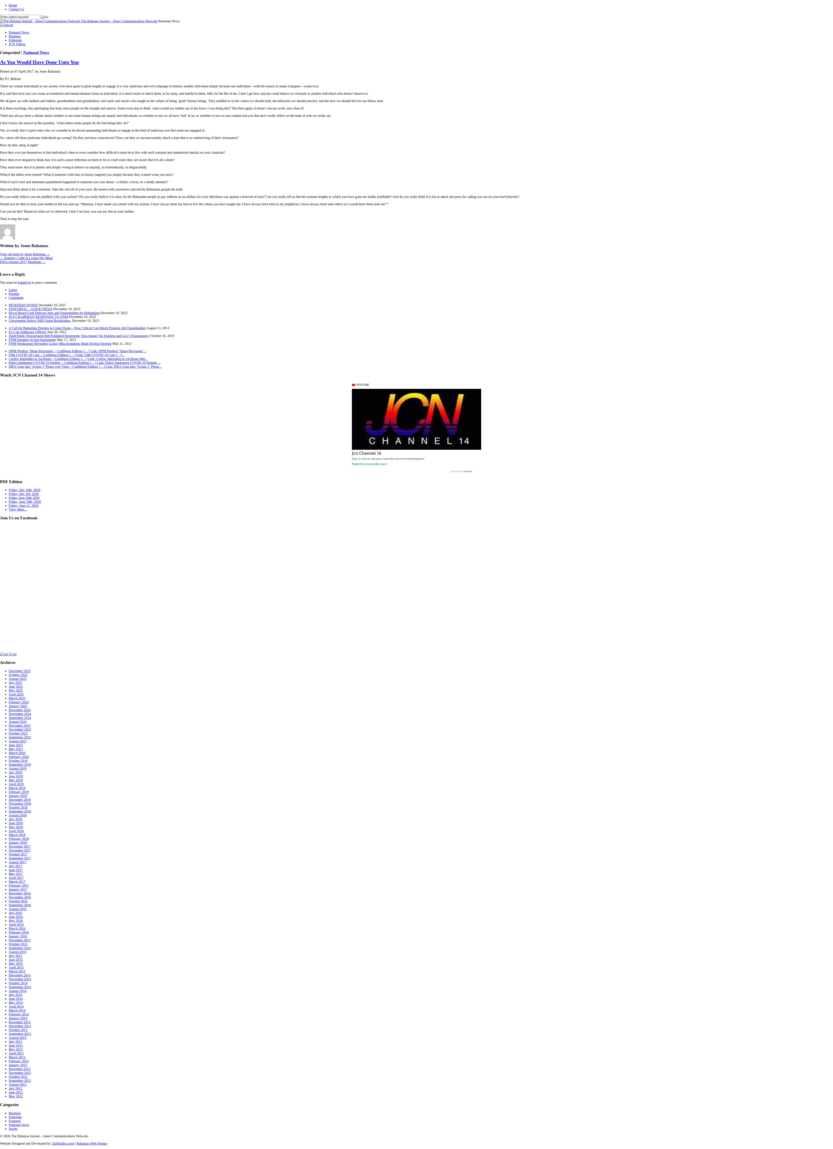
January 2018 (18, 842)
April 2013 (16, 1053)
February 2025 (19, 702)
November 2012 (20, 1073)
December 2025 (20, 671)
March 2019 (17, 788)
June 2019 (16, 776)
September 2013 (20, 1034)
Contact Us (16, 9)
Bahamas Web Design (92, 1143)
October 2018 (18, 807)
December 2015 (20, 940)
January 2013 (18, 1065)
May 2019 (16, 780)
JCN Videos (17, 44)
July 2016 (15, 913)
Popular (14, 294)
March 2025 (17, 698)
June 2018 (16, 823)
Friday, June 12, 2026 (23, 505)
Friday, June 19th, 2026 (25, 502)
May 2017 (16, 874)
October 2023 (18, 733)
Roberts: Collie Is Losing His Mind (26, 258)
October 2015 (18, 944)
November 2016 (20, 897)
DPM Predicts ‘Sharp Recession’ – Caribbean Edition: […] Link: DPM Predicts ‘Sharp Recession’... (77, 351)
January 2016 (18, 936)
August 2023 (17, 741)
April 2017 (16, 878)
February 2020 (19, 757)
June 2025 (16, 686)
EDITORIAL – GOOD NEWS (30, 309)
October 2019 (18, 761)
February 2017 (19, 885)
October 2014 (18, 983)
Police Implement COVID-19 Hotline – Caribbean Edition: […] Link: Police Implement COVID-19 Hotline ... (84, 363)
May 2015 (16, 963)
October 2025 (18, 675)
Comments (16, 298)
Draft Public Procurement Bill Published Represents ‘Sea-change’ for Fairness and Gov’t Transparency (79, 336)
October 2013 (18, 1030)
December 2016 (20, 893)
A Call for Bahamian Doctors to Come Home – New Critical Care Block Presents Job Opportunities (77, 328)
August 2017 (17, 862)
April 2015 (16, 967)
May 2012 (16, 1096)
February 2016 (19, 932)
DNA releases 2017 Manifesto (23, 262)
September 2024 (20, 718)
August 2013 (17, 1038)
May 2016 (16, 920)
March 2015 (17, 971)
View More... (18, 509)
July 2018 (15, 819)
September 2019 (20, 764)
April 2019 (16, 784)
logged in (24, 282)
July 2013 (15, 1041)
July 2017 (15, 866)
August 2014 (17, 991)
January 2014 (18, 1018)
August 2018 (17, 815)
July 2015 (15, 956)
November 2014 (20, 979)
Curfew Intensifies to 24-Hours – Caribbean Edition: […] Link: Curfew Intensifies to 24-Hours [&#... (78, 359)
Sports (13, 1129)
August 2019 (17, 768)
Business (15, 36)
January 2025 (18, 706)
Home (13, 5)
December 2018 (20, 800)
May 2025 (16, 690)
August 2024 (17, 722)
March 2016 (17, 928)
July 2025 (15, 683)
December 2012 (20, 1069)
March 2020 (17, 753)
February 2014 (19, 1014)
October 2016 (18, 901)
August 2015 (17, 952)
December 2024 (20, 710)
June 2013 (16, 1045)
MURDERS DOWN (23, 305)
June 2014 (16, 999)
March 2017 (17, 881)
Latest (13, 290)
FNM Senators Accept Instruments (32, 340)
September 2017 (20, 858)
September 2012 (20, 1080)
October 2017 (18, 854)
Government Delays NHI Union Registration (40, 321)
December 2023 (20, 725)
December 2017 (20, 846)
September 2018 (20, 811)
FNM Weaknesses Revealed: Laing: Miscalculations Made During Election (60, 344)
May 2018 (16, 827)
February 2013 (19, 1061)
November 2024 (20, 714)
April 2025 (16, 694)
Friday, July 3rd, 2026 (24, 494)
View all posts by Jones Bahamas (25, 254)
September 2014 (20, 987)
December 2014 (20, 975)
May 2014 (16, 1002)
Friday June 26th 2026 (24, 498)
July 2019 (15, 772)
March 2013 (17, 1057)
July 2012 (15, 1088)
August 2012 (17, 1084)
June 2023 (16, 745)
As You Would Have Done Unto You (39, 62)
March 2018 (17, 835)
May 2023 (16, 749)
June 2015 (16, 960)
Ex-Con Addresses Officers (27, 332)
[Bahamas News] (40, 21)
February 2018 (19, 839)
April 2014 (16, 1006)
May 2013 (16, 1049)
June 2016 (16, 917)
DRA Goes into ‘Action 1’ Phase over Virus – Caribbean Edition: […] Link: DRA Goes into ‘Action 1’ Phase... (85, 366)
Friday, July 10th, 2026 (24, 490)
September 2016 (20, 905)
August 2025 (17, 679)
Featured (15, 1121)
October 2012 (18, 1077)
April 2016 (16, 924)
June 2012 (16, 1092)
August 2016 (17, 909)
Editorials (15, 40)
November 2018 (20, 803)
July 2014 (15, 995)
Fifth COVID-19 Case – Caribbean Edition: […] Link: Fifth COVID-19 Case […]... (66, 355)
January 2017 (18, 889)
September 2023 (20, 737)
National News (19, 32)
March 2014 (17, 1010)
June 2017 (16, 870)
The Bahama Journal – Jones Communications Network (119, 21)
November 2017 (20, 850)
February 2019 (19, 792)
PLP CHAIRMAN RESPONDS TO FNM (38, 317)
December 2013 (20, 1022)
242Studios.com (63, 1143)
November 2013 (20, 1026)
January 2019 (18, 796)
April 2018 (16, 831)
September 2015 (20, 948)
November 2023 (20, 729)
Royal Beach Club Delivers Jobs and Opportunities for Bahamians (54, 313)
